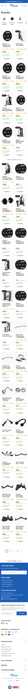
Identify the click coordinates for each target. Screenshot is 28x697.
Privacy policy (17, 678)
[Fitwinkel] (14, 675)
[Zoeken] (5, 6)
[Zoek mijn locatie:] (20, 5)
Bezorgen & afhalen (7, 582)
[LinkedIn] (7, 623)
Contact (3, 644)
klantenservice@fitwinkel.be (10, 599)
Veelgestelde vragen (6, 655)
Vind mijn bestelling (7, 580)
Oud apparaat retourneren (8, 653)
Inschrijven (21, 613)
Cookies (23, 678)
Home (2, 9)
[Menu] (2, 5)
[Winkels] (22, 5)
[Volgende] (21, 551)
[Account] (24, 5)
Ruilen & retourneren (7, 584)
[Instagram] (4, 623)
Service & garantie (6, 586)
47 (17, 551)
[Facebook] (2, 623)
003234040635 (6, 597)
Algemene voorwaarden (8, 678)
